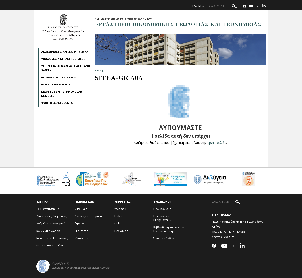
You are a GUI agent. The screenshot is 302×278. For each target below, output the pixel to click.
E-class (119, 216)
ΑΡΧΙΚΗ (99, 70)
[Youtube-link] (251, 6)
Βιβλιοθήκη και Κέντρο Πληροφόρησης (168, 229)
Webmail (120, 209)
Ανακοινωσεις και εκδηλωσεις (63, 52)
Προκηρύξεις (162, 209)
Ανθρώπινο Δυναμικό (50, 223)
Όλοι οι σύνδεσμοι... (167, 238)
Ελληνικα (198, 6)
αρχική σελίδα (216, 143)
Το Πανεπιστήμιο (47, 209)
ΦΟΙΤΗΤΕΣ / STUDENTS (57, 103)
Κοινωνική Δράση (48, 231)
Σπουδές (81, 209)
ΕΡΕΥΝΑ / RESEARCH (54, 84)
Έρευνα (80, 223)
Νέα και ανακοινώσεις (51, 245)
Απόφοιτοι (82, 238)
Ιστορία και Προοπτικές (52, 238)
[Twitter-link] (258, 6)
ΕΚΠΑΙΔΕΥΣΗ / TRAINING (57, 77)
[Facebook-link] (244, 6)
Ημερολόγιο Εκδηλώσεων (162, 218)
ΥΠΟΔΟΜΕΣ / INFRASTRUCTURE (62, 59)
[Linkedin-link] (264, 6)
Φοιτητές (81, 231)
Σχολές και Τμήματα (88, 216)
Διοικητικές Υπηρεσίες (51, 216)
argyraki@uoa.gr (223, 237)
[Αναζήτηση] (234, 6)
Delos (118, 223)
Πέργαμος (121, 231)
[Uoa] (43, 266)
